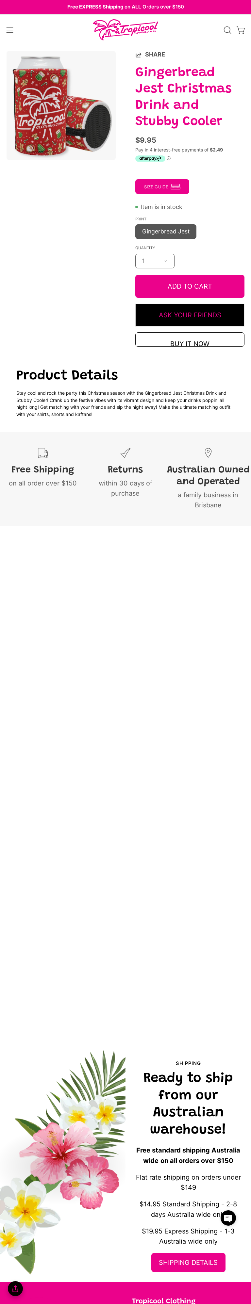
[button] (226, 30)
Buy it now (189, 343)
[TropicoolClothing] (125, 30)
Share (155, 54)
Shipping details (188, 1262)
